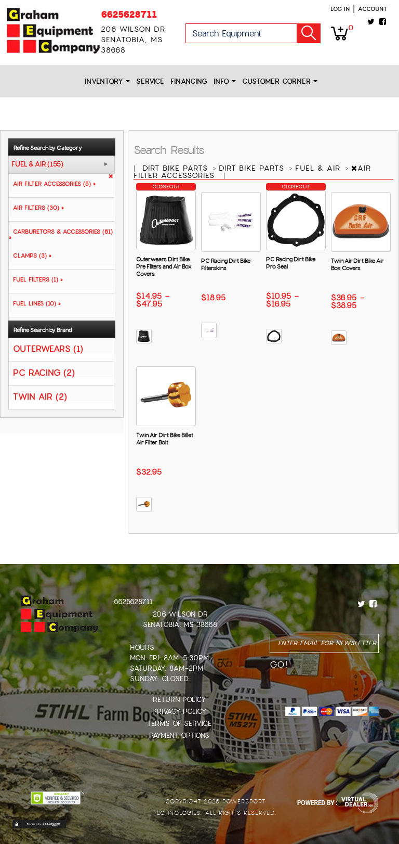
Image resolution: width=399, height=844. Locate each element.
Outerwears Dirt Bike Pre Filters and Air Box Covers (164, 266)
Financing (188, 81)
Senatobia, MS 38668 (180, 624)
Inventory (105, 81)
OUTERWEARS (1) (48, 348)
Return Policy (179, 699)
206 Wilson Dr (180, 614)
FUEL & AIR (319, 168)
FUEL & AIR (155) (37, 164)
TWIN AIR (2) (40, 396)
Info (223, 81)
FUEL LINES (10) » (35, 303)
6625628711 (129, 14)
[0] (339, 32)
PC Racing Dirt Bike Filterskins (225, 264)
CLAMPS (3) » (30, 255)
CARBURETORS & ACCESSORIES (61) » (61, 234)
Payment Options (179, 735)
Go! (309, 33)
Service (150, 81)
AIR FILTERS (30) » (36, 207)
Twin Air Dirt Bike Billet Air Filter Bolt (164, 438)
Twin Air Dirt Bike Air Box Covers (357, 264)
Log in (340, 8)
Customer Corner (277, 81)
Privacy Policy (179, 711)
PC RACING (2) (44, 372)
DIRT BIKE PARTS (176, 168)
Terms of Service (179, 723)
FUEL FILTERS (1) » (36, 279)
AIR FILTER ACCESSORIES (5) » (52, 183)
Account (372, 8)
